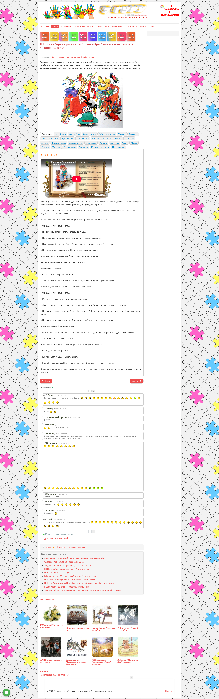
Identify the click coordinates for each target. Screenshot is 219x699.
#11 (45, 408)
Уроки (99, 26)
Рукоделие (66, 26)
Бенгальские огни (50, 138)
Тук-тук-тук (68, 138)
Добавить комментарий (56, 538)
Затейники (60, 134)
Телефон (133, 134)
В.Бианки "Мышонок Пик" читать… (127, 660)
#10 (45, 417)
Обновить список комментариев (59, 534)
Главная (45, 26)
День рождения (47, 599)
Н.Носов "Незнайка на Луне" (57, 573)
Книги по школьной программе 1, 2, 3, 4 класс (73, 57)
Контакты (44, 671)
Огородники (83, 138)
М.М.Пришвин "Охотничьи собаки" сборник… (101, 661)
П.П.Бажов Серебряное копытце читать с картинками (69, 580)
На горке (114, 142)
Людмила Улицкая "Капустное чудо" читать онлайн (68, 565)
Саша (124, 142)
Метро (134, 142)
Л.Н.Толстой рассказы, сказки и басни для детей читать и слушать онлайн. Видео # (83, 590)
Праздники (117, 26)
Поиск (152, 26)
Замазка (103, 142)
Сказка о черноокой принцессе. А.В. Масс (64, 562)
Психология (131, 26)
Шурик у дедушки (100, 147)
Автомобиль (70, 147)
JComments (140, 542)
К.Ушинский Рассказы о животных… (51, 626)
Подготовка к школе (83, 26)
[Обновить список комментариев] (53, 387)
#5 (44, 501)
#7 (44, 443)
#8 (44, 434)
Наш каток (91, 142)
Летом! (143, 26)
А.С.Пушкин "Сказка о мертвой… (51, 660)
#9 (44, 425)
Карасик (56, 147)
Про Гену (129, 138)
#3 (44, 519)
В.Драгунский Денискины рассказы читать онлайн (67, 587)
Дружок (122, 134)
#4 (44, 510)
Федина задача (59, 142)
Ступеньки (46, 134)
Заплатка (83, 147)
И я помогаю (118, 147)
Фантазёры (74, 134)
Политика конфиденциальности (55, 675)
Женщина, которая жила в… (77, 628)
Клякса (44, 142)
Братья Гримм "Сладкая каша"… (103, 628)
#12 (45, 395)
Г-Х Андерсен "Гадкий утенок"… (127, 628)
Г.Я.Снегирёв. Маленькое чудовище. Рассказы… (76, 661)
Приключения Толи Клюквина (107, 138)
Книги (55, 26)
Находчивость (76, 142)
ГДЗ (107, 26)
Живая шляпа (89, 134)
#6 (44, 494)
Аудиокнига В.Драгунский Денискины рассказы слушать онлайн (74, 558)
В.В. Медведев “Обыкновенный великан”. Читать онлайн (71, 576)
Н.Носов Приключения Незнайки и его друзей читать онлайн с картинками (79, 583)
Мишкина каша (107, 134)
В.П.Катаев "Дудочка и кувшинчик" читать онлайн (67, 569)
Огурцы (45, 147)
